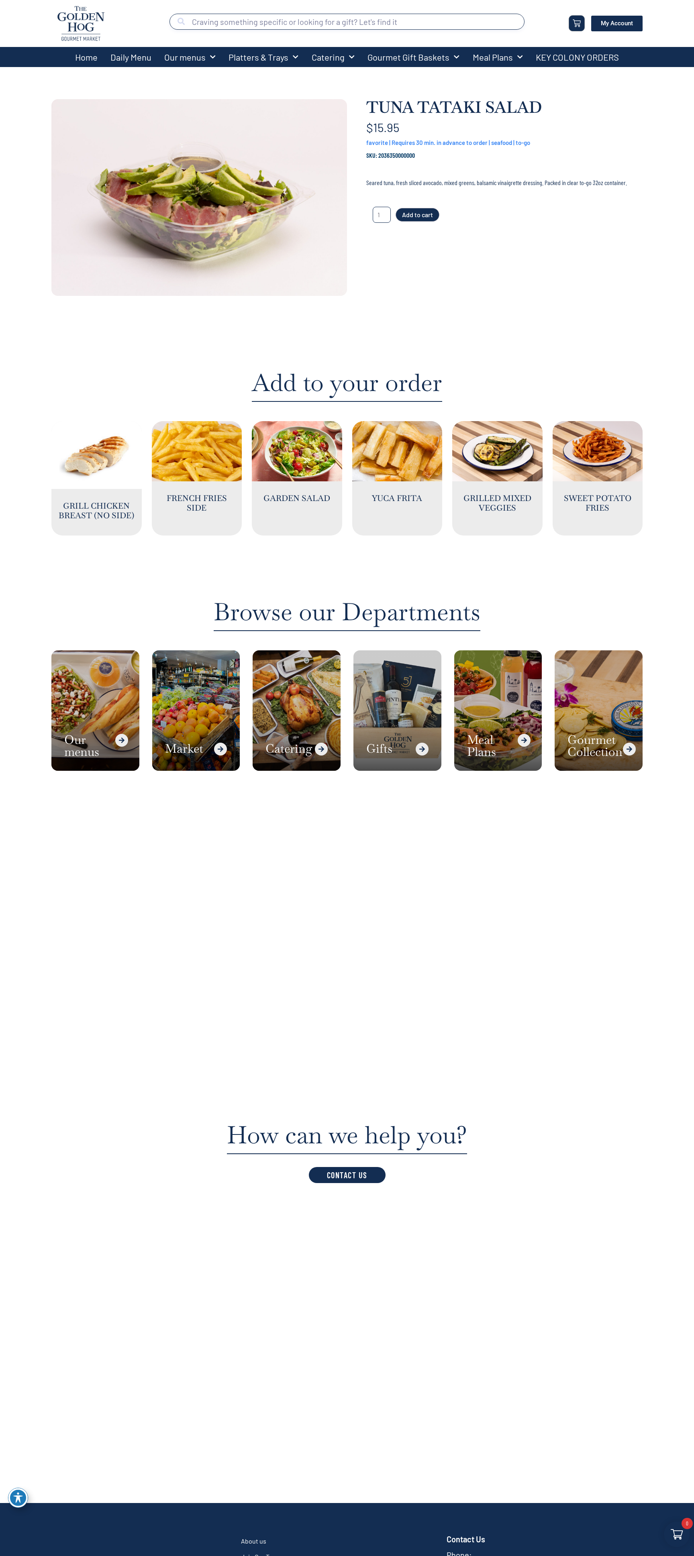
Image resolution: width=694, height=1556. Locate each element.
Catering (328, 57)
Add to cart (417, 214)
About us (253, 1541)
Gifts (379, 748)
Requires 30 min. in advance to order (440, 142)
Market (184, 748)
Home (86, 57)
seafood (501, 142)
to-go (523, 142)
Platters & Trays (258, 57)
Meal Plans (493, 57)
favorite (377, 142)
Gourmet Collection (595, 746)
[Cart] (577, 23)
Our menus (185, 57)
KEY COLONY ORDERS (577, 57)
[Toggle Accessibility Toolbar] (18, 1497)
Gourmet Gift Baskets (408, 57)
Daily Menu (130, 57)
